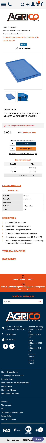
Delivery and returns (8, 420)
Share (24, 44)
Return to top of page (40, 429)
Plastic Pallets (6, 386)
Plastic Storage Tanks (9, 372)
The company (6, 405)
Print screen (24, 48)
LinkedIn (12, 346)
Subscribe (40, 301)
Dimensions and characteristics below (21, 154)
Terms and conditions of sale (12, 412)
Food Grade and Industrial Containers (15, 383)
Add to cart (26, 144)
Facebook (5, 346)
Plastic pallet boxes (8, 390)
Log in (28, 4)
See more (23, 175)
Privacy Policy (6, 416)
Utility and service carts (10, 394)
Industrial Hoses (7, 379)
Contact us (5, 402)
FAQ (2, 409)
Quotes (43, 4)
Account (33, 4)
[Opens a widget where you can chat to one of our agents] (38, 439)
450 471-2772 (10, 4)
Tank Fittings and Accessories (12, 376)
